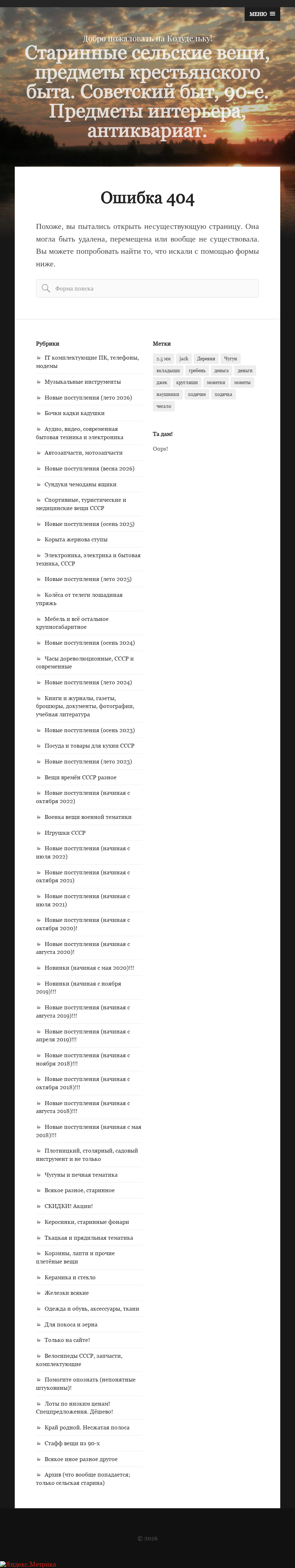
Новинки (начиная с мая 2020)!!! (89, 967)
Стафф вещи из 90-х (72, 1443)
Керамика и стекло (70, 1277)
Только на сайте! (67, 1340)
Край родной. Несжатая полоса (87, 1427)
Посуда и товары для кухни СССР (90, 745)
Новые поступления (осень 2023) (90, 730)
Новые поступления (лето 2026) (88, 397)
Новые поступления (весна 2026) (90, 468)
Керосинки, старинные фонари (87, 1221)
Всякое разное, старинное (80, 1190)
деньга (221, 370)
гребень (197, 370)
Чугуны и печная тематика (81, 1174)
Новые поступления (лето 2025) (88, 579)
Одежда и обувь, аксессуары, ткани (92, 1308)
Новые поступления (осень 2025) (90, 524)
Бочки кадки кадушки (75, 413)
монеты (242, 382)
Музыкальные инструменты (83, 381)
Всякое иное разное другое (81, 1459)
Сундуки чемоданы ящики (81, 484)
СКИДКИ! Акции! (69, 1206)
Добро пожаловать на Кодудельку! (147, 38)
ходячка (223, 394)
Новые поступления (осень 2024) (90, 642)
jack (184, 358)
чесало (163, 406)
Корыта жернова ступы (76, 539)
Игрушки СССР (65, 832)
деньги (245, 370)
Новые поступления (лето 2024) (88, 682)
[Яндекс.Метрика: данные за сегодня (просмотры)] (28, 1564)
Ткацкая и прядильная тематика (89, 1237)
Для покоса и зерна (71, 1324)
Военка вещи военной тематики (88, 817)
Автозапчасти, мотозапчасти (84, 452)
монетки (216, 382)
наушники (167, 394)
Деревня (206, 358)
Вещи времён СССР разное (81, 777)
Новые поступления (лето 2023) (88, 761)
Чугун (230, 358)
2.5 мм (163, 358)
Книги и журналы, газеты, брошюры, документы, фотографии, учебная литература (85, 706)
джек (161, 382)
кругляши (187, 382)
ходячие (197, 394)
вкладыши (168, 370)
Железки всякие (67, 1292)
